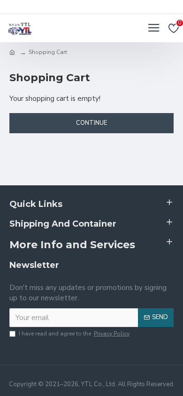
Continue (91, 123)
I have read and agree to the (74, 333)
